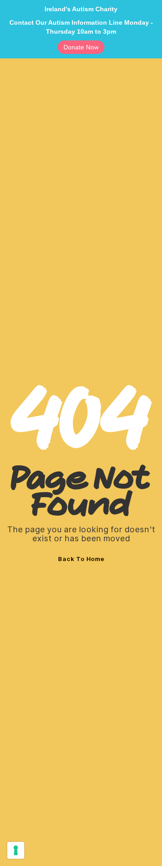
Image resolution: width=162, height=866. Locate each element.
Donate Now (81, 47)
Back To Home (81, 558)
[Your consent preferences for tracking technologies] (15, 850)
